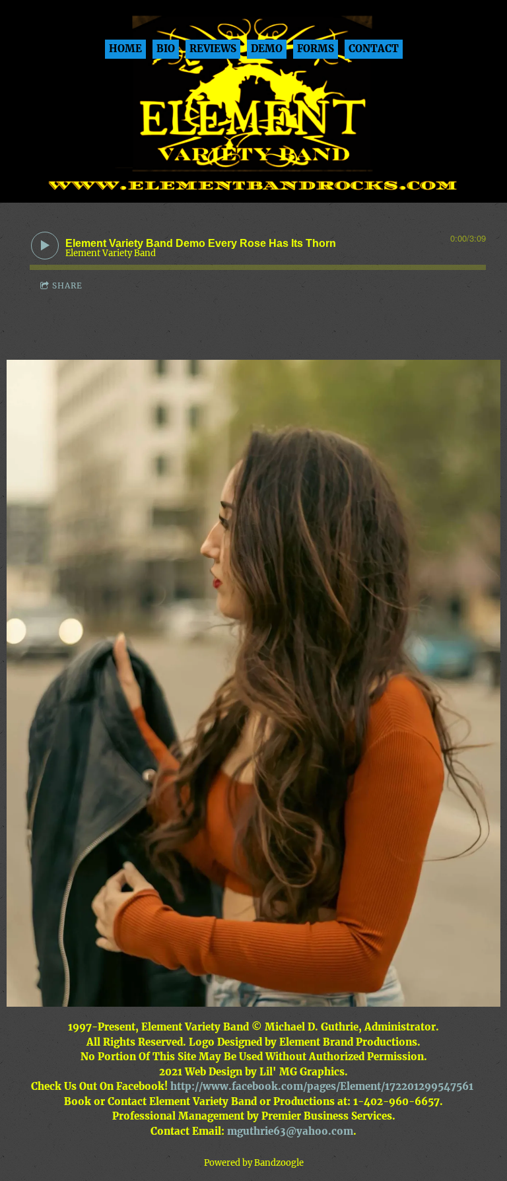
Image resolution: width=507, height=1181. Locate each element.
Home (125, 48)
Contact (374, 48)
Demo (267, 48)
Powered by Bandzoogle (254, 1163)
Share (67, 285)
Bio (165, 48)
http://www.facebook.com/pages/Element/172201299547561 (321, 1086)
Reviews (212, 48)
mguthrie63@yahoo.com (290, 1131)
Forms (315, 48)
